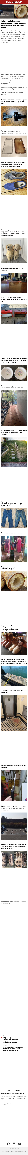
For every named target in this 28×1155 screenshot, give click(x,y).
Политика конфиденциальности (18, 1151)
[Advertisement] (14, 59)
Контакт (17, 1153)
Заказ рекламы (5, 1151)
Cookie (11, 1153)
